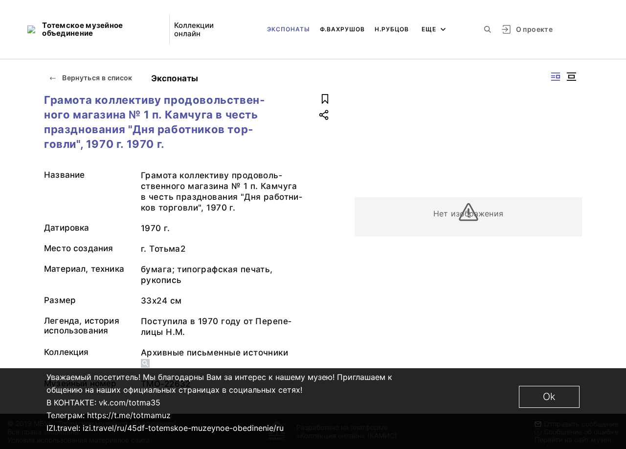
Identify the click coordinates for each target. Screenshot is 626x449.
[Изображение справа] (555, 77)
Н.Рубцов (392, 29)
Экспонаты (288, 29)
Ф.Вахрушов (342, 29)
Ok (549, 396)
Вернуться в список (97, 77)
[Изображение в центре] (571, 77)
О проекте (534, 29)
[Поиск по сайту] (487, 29)
